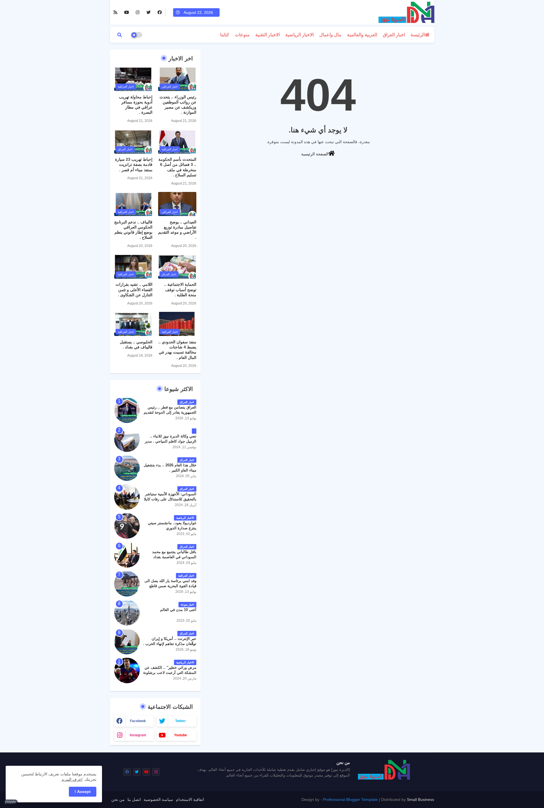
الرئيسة (418, 34)
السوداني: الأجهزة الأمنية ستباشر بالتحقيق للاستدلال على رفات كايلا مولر (170, 499)
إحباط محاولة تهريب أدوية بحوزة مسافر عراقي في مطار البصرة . (135, 105)
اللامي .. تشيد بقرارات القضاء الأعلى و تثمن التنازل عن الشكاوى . (134, 289)
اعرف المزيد (71, 779)
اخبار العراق (394, 34)
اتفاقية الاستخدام (190, 799)
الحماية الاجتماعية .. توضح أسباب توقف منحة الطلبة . (180, 289)
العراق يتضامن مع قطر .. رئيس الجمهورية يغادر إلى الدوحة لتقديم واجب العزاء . (170, 412)
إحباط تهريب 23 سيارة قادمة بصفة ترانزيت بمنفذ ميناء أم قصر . (133, 164)
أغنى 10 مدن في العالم (178, 610)
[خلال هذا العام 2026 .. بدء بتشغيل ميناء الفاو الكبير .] (127, 468)
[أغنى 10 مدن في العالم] (127, 612)
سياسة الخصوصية (158, 799)
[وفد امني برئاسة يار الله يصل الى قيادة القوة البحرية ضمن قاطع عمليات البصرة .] (127, 584)
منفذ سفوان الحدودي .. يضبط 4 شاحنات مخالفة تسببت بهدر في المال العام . (177, 350)
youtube (180, 735)
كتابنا (224, 34)
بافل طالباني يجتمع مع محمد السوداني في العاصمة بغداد (174, 554)
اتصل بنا (134, 799)
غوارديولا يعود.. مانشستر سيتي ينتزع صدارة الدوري (172, 525)
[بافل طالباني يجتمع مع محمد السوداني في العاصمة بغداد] (127, 555)
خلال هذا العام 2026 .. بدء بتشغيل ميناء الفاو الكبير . (170, 467)
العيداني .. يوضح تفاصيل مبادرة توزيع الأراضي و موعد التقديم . (177, 230)
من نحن (118, 799)
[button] (119, 35)
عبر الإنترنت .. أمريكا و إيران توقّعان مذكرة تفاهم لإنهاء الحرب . (169, 641)
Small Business (420, 799)
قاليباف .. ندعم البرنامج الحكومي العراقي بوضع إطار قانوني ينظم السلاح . (133, 230)
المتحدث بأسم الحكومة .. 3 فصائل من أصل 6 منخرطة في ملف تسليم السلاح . (177, 167)
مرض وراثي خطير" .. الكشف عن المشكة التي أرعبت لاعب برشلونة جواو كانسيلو (169, 672)
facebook (138, 721)
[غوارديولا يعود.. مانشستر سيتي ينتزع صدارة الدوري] (127, 526)
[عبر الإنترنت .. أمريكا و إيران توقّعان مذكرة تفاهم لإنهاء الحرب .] (127, 641)
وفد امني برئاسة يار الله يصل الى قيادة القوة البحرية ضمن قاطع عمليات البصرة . (170, 586)
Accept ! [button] (83, 791)
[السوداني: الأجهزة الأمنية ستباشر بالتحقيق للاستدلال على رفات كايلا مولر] (127, 497)
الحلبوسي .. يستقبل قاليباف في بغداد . (136, 344)
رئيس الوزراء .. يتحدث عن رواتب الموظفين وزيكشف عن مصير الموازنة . (178, 105)
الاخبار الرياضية (299, 34)
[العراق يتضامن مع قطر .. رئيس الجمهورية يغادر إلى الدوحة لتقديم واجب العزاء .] (127, 410)
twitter (180, 721)
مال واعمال (330, 34)
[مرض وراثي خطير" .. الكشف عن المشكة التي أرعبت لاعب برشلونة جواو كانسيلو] (127, 670)
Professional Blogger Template (350, 799)
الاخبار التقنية (267, 34)
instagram (138, 735)
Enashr (10, 802)
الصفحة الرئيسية (314, 154)
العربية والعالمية (362, 34)
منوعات (242, 34)
